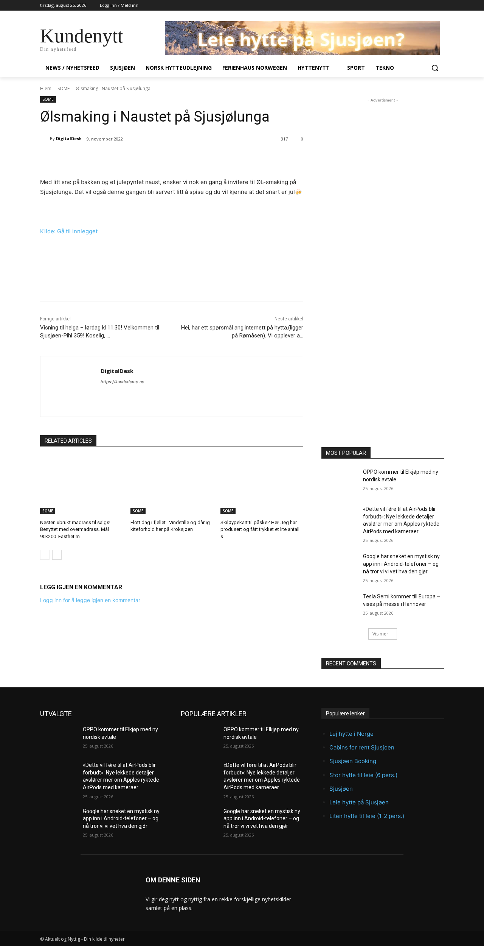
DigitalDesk (69, 138)
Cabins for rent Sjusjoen (361, 747)
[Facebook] (91, 158)
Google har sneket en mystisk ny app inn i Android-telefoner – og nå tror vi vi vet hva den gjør (401, 563)
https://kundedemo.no (122, 381)
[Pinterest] (125, 158)
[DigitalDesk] (45, 138)
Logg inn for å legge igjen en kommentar (90, 600)
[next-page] (57, 555)
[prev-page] (45, 555)
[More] (161, 158)
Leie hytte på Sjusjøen (359, 802)
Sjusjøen (341, 788)
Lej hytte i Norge (351, 733)
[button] (435, 68)
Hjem (45, 88)
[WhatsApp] (143, 158)
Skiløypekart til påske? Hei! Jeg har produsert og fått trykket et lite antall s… (259, 529)
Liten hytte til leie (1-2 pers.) (366, 816)
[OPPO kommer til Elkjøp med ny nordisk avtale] (339, 481)
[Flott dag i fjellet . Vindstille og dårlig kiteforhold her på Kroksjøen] (171, 485)
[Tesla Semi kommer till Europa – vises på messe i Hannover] (339, 606)
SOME (63, 88)
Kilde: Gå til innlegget (69, 231)
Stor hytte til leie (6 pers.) (363, 775)
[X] (108, 158)
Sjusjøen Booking (352, 761)
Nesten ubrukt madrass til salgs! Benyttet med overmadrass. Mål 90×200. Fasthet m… (75, 529)
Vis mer (380, 634)
